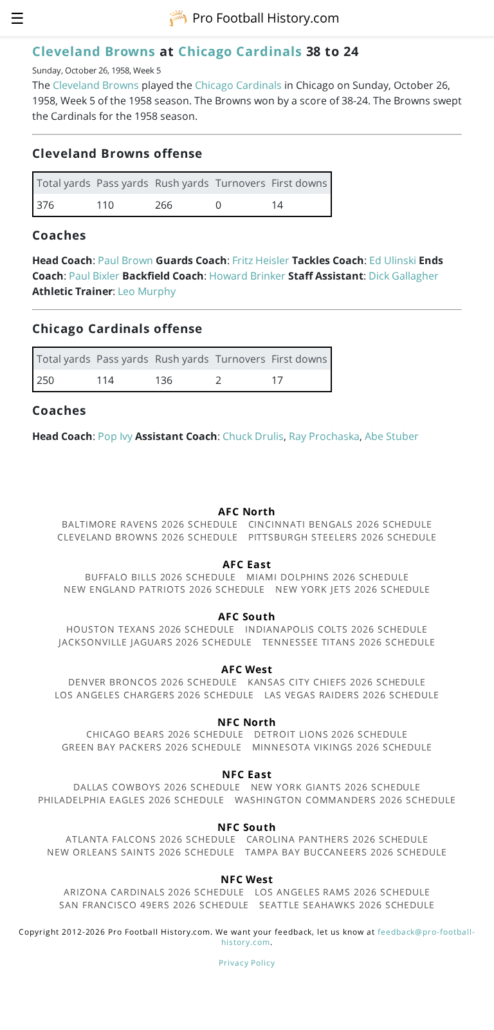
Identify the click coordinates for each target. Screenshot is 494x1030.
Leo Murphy (147, 291)
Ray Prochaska (324, 436)
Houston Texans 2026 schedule (150, 629)
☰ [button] (17, 17)
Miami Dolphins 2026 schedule (327, 577)
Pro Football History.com (266, 17)
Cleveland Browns (94, 51)
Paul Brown (125, 260)
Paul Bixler (94, 276)
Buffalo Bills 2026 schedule (160, 577)
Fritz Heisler (260, 260)
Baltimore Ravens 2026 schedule (150, 524)
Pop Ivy (115, 436)
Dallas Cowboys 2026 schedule (157, 787)
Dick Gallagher (404, 276)
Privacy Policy (247, 962)
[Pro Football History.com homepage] (178, 17)
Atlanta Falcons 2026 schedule (151, 839)
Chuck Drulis (253, 436)
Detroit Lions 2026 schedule (331, 734)
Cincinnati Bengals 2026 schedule (340, 524)
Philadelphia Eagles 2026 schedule (131, 800)
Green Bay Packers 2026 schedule (152, 747)
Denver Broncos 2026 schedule (152, 682)
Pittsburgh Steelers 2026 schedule (342, 537)
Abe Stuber (392, 436)
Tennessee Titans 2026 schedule (348, 642)
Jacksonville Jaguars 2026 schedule (155, 642)
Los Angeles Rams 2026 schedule (342, 892)
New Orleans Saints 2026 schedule (141, 852)
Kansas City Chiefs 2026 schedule (337, 682)
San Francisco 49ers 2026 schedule (154, 905)
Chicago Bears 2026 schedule (165, 734)
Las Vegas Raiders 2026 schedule (351, 695)
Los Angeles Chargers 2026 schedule (154, 695)
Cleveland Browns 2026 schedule (147, 537)
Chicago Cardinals (240, 51)
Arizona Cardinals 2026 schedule (154, 892)
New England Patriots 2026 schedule (165, 589)
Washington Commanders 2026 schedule (345, 800)
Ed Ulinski (392, 260)
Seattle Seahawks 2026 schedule (347, 905)
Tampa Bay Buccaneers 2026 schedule (346, 852)
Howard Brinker (247, 276)
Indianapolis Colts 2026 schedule (336, 629)
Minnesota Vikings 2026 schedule (342, 747)
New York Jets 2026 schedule (352, 589)
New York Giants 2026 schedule (336, 787)
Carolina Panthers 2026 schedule (337, 839)
